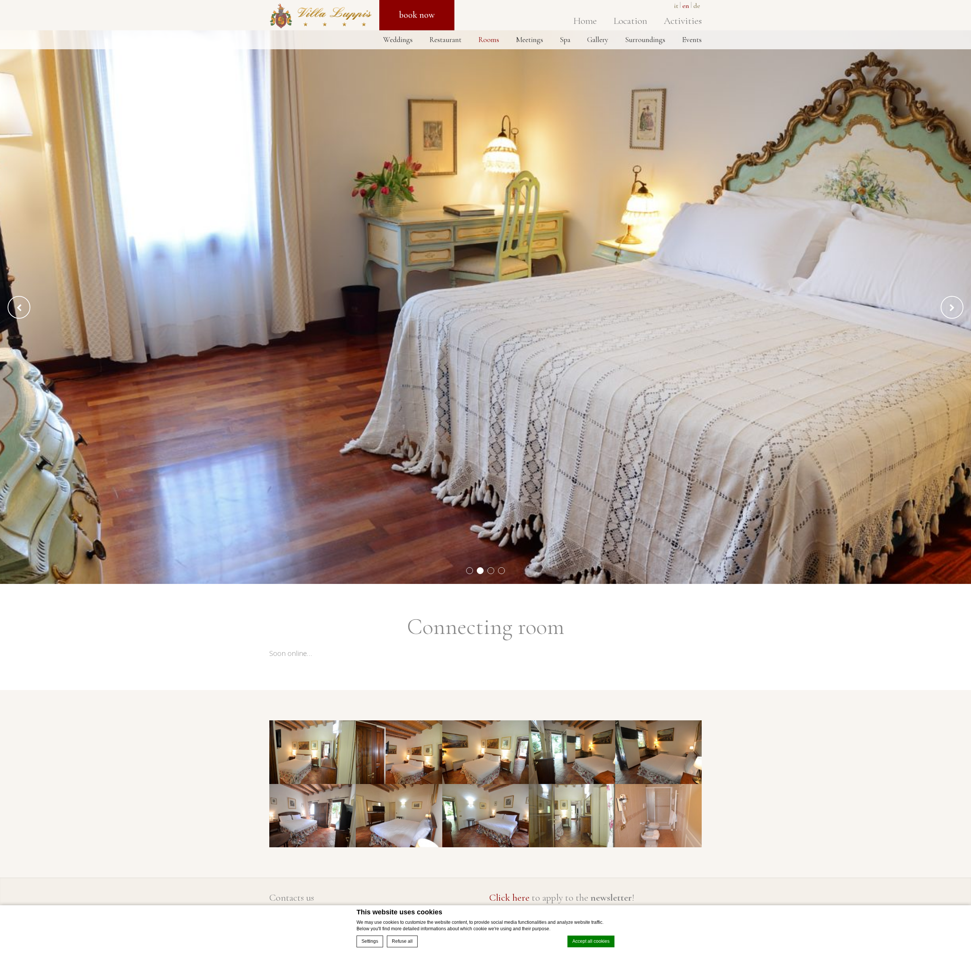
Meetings (529, 39)
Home (585, 21)
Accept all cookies (591, 941)
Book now (417, 14)
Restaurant (445, 39)
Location (630, 21)
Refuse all (402, 941)
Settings (369, 941)
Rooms (488, 39)
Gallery (597, 39)
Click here (509, 897)
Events (692, 39)
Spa (565, 39)
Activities (683, 21)
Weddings (398, 39)
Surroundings (645, 39)
